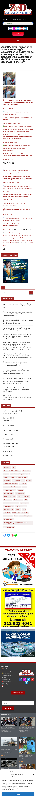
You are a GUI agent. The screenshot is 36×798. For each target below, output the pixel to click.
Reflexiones (6, 446)
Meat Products (8, 499)
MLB (26, 499)
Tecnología (6, 451)
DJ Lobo (28, 480)
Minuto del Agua (18, 499)
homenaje (20, 490)
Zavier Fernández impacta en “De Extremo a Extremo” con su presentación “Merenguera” (16, 523)
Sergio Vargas (16, 512)
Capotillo (6, 474)
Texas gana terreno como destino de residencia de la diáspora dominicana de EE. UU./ (17, 363)
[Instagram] (14, 28)
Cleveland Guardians (21, 477)
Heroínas (24, 487)
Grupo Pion (17, 487)
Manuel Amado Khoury (23, 496)
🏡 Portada (4, 668)
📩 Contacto (5, 686)
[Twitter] (18, 28)
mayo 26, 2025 (15, 108)
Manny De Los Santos (9, 496)
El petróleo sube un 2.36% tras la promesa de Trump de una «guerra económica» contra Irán (18, 321)
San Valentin (7, 512)
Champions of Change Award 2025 (20, 474)
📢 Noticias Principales (7, 671)
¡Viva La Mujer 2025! (9, 527)
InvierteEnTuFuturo (9, 493)
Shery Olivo (25, 512)
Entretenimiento (8, 430)
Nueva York (15, 503)
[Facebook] (10, 28)
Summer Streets (8, 516)
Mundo (5, 434)
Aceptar (18, 794)
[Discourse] (16, 535)
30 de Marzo (7, 467)
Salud (24, 509)
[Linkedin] (26, 28)
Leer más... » (3, 734)
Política (5, 439)
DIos (23, 480)
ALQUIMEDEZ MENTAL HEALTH (12, 470)
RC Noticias (6, 108)
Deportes (6, 418)
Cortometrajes (16, 480)
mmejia (5, 142)
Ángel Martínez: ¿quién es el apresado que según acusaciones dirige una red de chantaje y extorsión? (17, 102)
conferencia (7, 480)
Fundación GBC (8, 487)
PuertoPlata (7, 509)
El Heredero (23, 483)
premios (24, 506)
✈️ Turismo (4, 677)
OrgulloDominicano (9, 506)
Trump (16, 516)
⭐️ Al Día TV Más (6, 673)
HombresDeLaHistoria (9, 490)
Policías (18, 506)
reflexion (18, 509)
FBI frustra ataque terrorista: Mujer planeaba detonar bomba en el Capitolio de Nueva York (27, 729)
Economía (6, 426)
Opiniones (6, 420)
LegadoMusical (20, 493)
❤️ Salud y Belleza (6, 681)
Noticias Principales (9, 411)
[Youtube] (22, 28)
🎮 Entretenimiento (6, 675)
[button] (33, 774)
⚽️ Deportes (5, 679)
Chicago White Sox (9, 477)
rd (12, 509)
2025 (14, 467)
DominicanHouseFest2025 (11, 483)
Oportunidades (24, 503)
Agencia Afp (7, 182)
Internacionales (7, 167)
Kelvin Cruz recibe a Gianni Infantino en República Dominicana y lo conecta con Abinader (16, 371)
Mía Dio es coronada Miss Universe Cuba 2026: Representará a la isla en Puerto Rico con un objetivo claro (17, 355)
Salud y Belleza (8, 443)
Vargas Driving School (26, 516)
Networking (7, 503)
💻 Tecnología (5, 683)
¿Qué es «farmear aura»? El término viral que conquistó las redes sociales (8, 729)
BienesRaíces (26, 470)
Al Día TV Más (7, 413)
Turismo (5, 455)
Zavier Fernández (8, 519)
